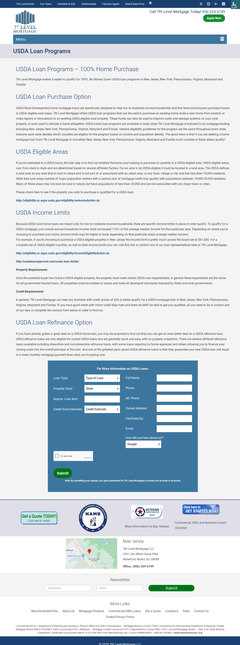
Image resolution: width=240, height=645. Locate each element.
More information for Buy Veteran (147, 526)
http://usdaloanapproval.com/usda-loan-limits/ (47, 261)
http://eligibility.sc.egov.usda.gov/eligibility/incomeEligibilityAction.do (63, 253)
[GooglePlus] (216, 4)
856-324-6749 (213, 11)
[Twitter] (201, 4)
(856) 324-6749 (143, 566)
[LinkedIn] (223, 4)
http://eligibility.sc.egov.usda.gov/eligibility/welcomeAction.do (58, 200)
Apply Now (214, 18)
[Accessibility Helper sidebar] (235, 4)
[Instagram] (208, 4)
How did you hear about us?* (145, 438)
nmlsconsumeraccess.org (188, 632)
